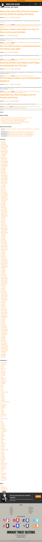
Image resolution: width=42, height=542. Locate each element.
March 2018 (3, 207)
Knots (2, 424)
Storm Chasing (4, 463)
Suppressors (3, 464)
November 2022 (4, 147)
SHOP (35, 4)
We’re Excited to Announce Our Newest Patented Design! (13, 120)
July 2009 (3, 352)
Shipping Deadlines (27, 25)
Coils (2, 376)
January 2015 (4, 260)
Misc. (2, 438)
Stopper (2, 462)
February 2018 (4, 208)
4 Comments (23, 107)
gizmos (18, 107)
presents (7, 25)
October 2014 (4, 264)
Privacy (2, 452)
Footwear (3, 400)
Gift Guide (15, 25)
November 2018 (4, 196)
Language (3, 425)
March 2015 (3, 257)
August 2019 (3, 183)
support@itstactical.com (21, 537)
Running (3, 455)
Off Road (3, 446)
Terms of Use (30, 508)
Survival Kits (6, 106)
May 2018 (3, 204)
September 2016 (4, 232)
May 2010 (3, 338)
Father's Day (17, 42)
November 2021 (4, 152)
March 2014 (3, 274)
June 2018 (3, 203)
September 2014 (4, 266)
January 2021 (4, 159)
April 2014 (3, 273)
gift (15, 24)
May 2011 (3, 322)
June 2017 (3, 220)
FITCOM (2, 399)
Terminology (3, 473)
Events (2, 393)
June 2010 (3, 337)
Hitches (2, 411)
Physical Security (4, 449)
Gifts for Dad (38, 59)
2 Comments (23, 92)
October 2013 (4, 281)
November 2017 (4, 213)
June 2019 (3, 186)
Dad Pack (6, 43)
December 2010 (4, 329)
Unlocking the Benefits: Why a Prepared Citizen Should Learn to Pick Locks (16, 117)
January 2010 (4, 344)
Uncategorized (4, 478)
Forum (11, 514)
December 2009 (4, 345)
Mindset (2, 436)
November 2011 (4, 313)
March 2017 (3, 224)
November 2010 (4, 330)
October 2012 (4, 298)
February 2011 (4, 326)
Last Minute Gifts (34, 25)
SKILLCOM (3, 459)
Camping (3, 372)
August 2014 (3, 267)
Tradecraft (3, 474)
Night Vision (3, 443)
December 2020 (4, 161)
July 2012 (3, 302)
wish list (1, 92)
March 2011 (3, 324)
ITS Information (7, 24)
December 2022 (4, 145)
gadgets (23, 106)
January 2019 (4, 193)
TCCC (2, 470)
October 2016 (4, 231)
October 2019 (4, 180)
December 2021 (4, 151)
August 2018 (3, 200)
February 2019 (4, 192)
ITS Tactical (32, 91)
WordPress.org (4, 490)
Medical (2, 434)
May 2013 (3, 288)
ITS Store (18, 24)
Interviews (3, 415)
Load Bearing (4, 429)
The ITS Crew (17, 17)
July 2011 (3, 319)
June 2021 (3, 155)
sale (1, 60)
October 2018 (4, 197)
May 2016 (3, 238)
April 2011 (3, 323)
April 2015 (3, 256)
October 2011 (3, 315)
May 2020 (3, 171)
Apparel (2, 365)
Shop (11, 507)
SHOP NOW (38, 496)
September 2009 (4, 350)
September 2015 (4, 249)
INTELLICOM (3, 414)
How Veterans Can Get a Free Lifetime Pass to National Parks (13, 119)
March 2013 (3, 291)
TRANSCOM (3, 477)
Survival (2, 466)
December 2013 (4, 278)
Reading (3, 453)
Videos (11, 508)
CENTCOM (3, 373)
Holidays (11, 25)
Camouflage (3, 371)
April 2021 (3, 157)
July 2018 (3, 201)
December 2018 (4, 194)
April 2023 (3, 143)
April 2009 (3, 357)
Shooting (3, 457)
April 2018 (3, 206)
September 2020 (4, 165)
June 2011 (3, 320)
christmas (30, 24)
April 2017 (3, 222)
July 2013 (3, 285)
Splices (2, 460)
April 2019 (3, 189)
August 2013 (3, 284)
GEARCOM (3, 406)
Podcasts (11, 510)
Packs (2, 448)
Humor (2, 413)
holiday (26, 24)
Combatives (3, 378)
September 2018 (4, 199)
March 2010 (3, 341)
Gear (26, 106)
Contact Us (30, 511)
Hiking (2, 408)
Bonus (2, 369)
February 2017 (4, 225)
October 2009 (4, 348)
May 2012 (3, 305)
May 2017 (3, 221)
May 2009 (3, 355)
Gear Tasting (3, 404)
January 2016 (4, 243)
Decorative (3, 382)
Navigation (3, 439)
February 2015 (4, 259)
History (2, 410)
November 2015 (4, 246)
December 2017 (4, 211)
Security (3, 456)
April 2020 (3, 172)
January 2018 (4, 210)
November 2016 (4, 229)
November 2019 (4, 179)
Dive (2, 385)
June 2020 (3, 169)
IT (1, 417)
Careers (11, 512)
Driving (2, 389)
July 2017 (3, 218)
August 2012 (3, 301)
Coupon (24, 59)
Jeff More (17, 101)
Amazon (1, 43)
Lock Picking (3, 431)
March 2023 (3, 144)
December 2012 (4, 295)
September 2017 (4, 215)
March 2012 (3, 308)
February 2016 (4, 242)
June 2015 (3, 253)
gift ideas (23, 24)
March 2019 (3, 190)
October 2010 (4, 331)
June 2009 (3, 354)
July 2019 (3, 185)
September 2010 (4, 333)
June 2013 (3, 287)
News (2, 441)
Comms (2, 379)
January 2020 (4, 176)
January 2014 (4, 277)
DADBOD (21, 59)
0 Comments (11, 43)
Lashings (3, 427)
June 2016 (3, 236)
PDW (3, 25)
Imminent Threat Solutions (24, 91)
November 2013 (4, 280)
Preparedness (34, 106)
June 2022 (3, 148)
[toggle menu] (40, 4)
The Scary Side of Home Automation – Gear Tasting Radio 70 (21, 131)
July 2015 (3, 252)
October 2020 (4, 164)
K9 (1, 420)
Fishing (2, 397)
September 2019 (4, 182)
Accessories (3, 362)
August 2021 (3, 154)
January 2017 (4, 227)
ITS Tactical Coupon (31, 59)
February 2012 (4, 309)
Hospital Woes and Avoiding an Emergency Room (11, 123)
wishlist (5, 92)
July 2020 (3, 168)
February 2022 (4, 150)
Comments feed (4, 488)
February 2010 (4, 343)
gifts (34, 42)
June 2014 (3, 270)
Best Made (20, 25)
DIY (2, 387)
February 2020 (4, 175)
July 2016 (3, 235)
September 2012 (4, 299)
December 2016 (4, 228)
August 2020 (4, 166)
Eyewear (3, 394)
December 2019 (4, 178)
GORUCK (22, 42)
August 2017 (3, 217)
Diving (2, 386)
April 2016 (3, 239)
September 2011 (4, 316)
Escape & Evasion (4, 392)
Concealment (4, 380)
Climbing (3, 375)
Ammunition (3, 364)
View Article (2, 22)
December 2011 (4, 312)
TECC (2, 471)
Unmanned (3, 480)
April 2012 (3, 306)
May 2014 (3, 271)
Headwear (3, 407)
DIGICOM (3, 383)
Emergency (15, 106)
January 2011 (4, 327)
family (19, 106)
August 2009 (4, 351)
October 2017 (4, 214)
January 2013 (4, 294)
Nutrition (3, 445)
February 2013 (4, 292)
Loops (2, 432)
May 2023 (3, 141)
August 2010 (3, 334)
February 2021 (4, 158)
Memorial (3, 435)
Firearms (3, 396)
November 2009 (4, 347)
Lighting (3, 428)
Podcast (2, 450)
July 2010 (3, 336)
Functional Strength (5, 401)
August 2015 (3, 250)
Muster (30, 512)
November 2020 (4, 162)
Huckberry (26, 42)
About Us (31, 507)
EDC (2, 390)
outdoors (29, 106)
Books (11, 511)
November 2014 (4, 263)
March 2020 (3, 173)
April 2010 (3, 340)
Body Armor (3, 368)
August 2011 (3, 317)
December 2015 (4, 245)
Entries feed (3, 487)
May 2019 (3, 187)
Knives (2, 422)
